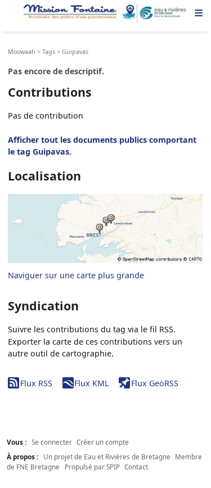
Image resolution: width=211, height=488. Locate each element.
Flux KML (91, 383)
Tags (48, 52)
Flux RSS (36, 383)
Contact (136, 466)
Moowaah (21, 52)
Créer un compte (103, 441)
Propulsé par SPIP (92, 466)
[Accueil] (105, 13)
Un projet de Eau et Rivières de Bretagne (106, 456)
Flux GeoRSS (154, 383)
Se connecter (52, 441)
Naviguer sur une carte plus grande (76, 275)
